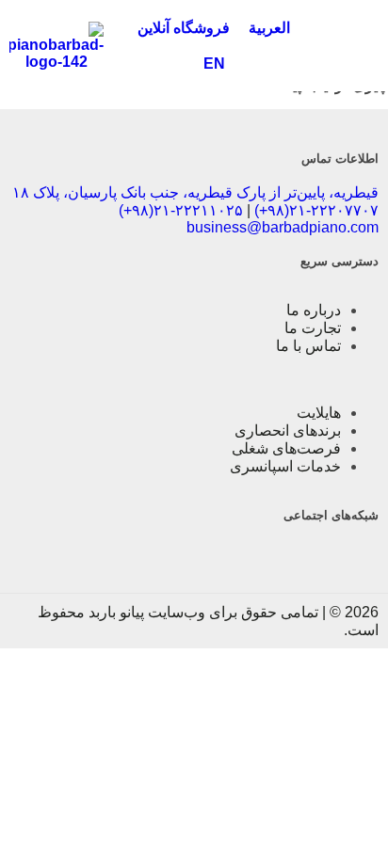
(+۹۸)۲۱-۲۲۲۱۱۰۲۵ (181, 210)
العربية (269, 28)
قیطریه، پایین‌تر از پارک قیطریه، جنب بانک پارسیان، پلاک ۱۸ (195, 192)
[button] (352, 46)
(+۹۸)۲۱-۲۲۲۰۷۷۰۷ (316, 210)
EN (214, 64)
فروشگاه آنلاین (183, 28)
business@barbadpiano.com (282, 227)
